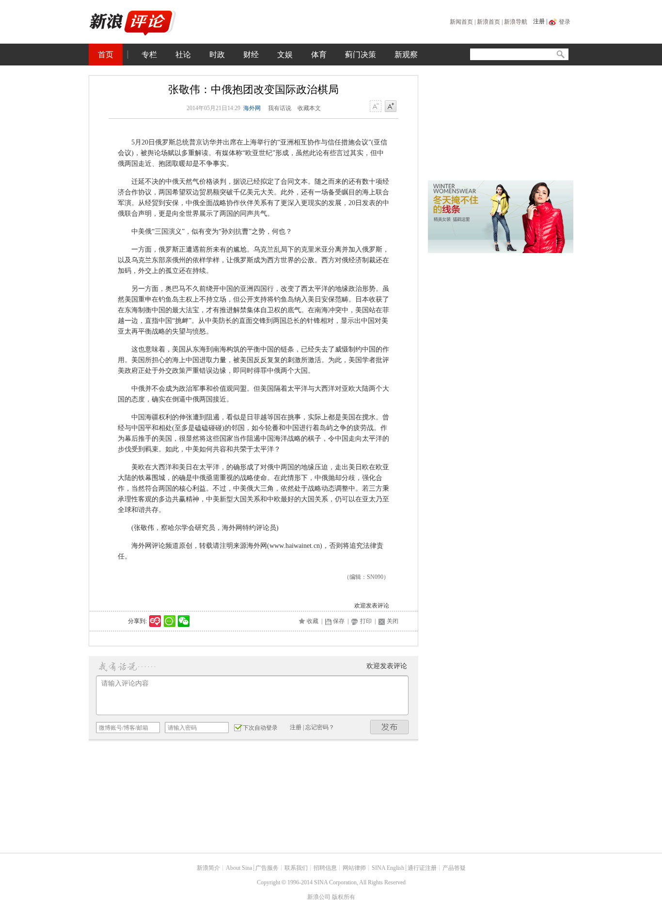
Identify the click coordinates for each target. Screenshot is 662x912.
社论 (183, 54)
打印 (366, 621)
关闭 (392, 621)
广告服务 (267, 867)
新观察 (406, 54)
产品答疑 (454, 867)
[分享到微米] (155, 621)
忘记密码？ (319, 727)
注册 (539, 21)
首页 (105, 54)
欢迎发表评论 (371, 605)
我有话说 (279, 108)
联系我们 (296, 867)
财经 (251, 54)
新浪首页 (488, 21)
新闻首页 (461, 21)
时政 (217, 54)
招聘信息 (325, 867)
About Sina (239, 867)
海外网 (252, 108)
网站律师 (354, 867)
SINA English (388, 867)
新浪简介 (208, 867)
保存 (339, 621)
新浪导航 (515, 21)
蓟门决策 (360, 54)
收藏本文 (309, 108)
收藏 (312, 621)
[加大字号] (390, 106)
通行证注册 (422, 867)
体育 (319, 54)
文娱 (285, 54)
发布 (390, 727)
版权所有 (343, 897)
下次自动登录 (260, 727)
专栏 (149, 54)
